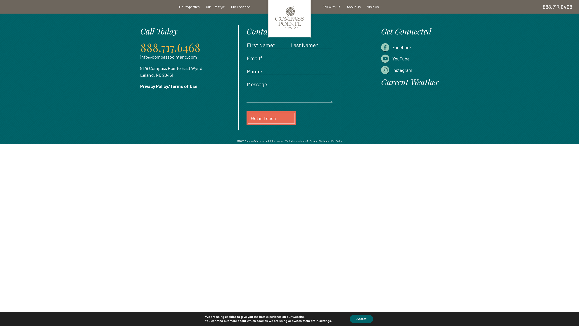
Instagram (402, 70)
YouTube (401, 58)
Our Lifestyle (215, 7)
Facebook (402, 47)
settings (325, 321)
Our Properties (189, 7)
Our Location (241, 7)
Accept (361, 319)
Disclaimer (324, 141)
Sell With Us (331, 7)
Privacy (313, 141)
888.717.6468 (557, 6)
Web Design (336, 141)
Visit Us (373, 7)
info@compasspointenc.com (168, 57)
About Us (354, 7)
